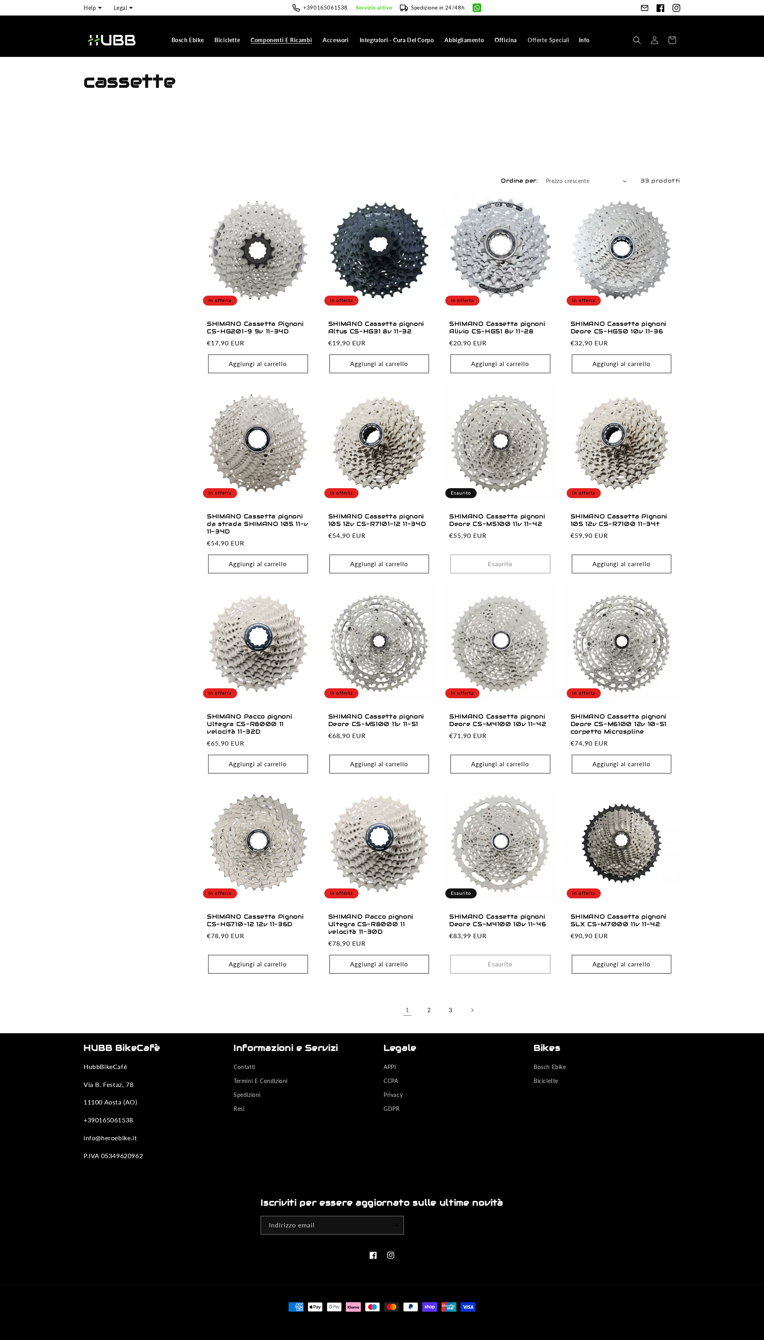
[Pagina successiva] (472, 1010)
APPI (390, 1066)
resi (239, 1108)
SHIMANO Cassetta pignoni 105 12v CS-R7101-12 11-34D (377, 520)
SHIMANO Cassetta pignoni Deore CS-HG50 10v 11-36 (619, 327)
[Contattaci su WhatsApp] (476, 7)
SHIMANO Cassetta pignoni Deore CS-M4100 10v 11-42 (497, 720)
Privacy (393, 1094)
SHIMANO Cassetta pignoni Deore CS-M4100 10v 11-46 (497, 920)
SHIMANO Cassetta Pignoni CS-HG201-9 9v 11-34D (255, 327)
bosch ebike (550, 1066)
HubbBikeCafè (369, 1321)
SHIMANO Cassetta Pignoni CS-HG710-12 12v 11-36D (255, 920)
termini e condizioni (261, 1080)
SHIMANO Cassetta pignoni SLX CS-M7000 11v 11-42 (619, 920)
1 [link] (407, 1009)
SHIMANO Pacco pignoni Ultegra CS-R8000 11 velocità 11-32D (249, 724)
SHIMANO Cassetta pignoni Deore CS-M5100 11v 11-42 (497, 520)
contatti (244, 1066)
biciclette (546, 1080)
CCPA (391, 1080)
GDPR (392, 1108)
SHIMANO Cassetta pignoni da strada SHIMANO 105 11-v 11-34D (257, 524)
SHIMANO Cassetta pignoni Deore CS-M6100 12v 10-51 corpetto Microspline (619, 724)
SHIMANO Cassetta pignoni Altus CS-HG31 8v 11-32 (376, 327)
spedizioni (247, 1094)
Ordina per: (519, 180)
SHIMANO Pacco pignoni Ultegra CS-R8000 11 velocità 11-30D (371, 924)
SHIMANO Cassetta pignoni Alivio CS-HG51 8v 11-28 (497, 327)
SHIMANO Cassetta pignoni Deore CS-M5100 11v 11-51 (376, 720)
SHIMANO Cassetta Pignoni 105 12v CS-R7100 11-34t (619, 520)
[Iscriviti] (394, 1225)
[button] (188, 40)
